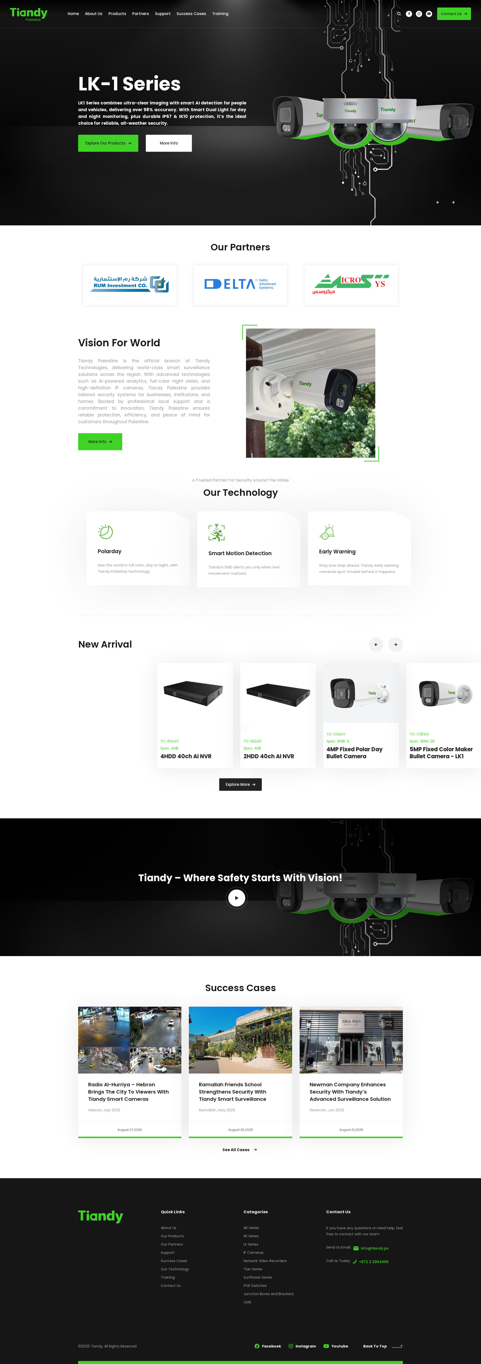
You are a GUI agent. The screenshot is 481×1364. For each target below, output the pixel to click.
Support (168, 1252)
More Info (97, 441)
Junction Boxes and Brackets (269, 1293)
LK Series (251, 1244)
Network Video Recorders (265, 1260)
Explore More (238, 784)
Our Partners (172, 1244)
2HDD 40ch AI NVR (190, 756)
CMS (247, 1302)
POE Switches (255, 1285)
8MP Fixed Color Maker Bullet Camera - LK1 (445, 752)
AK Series (251, 1227)
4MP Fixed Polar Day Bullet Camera (276, 752)
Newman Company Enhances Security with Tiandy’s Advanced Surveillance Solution (350, 1092)
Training (168, 1277)
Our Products (172, 1236)
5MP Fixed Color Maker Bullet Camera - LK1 (362, 752)
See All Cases (236, 1149)
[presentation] (437, 202)
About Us (168, 1227)
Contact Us (451, 13)
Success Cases (174, 1260)
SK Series (251, 1236)
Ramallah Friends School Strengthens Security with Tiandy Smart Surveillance (232, 1092)
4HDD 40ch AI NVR (107, 756)
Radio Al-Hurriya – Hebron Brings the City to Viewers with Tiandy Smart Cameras (128, 1092)
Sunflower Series (258, 1277)
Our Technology (175, 1269)
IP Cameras (254, 1252)
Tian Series (253, 1269)
